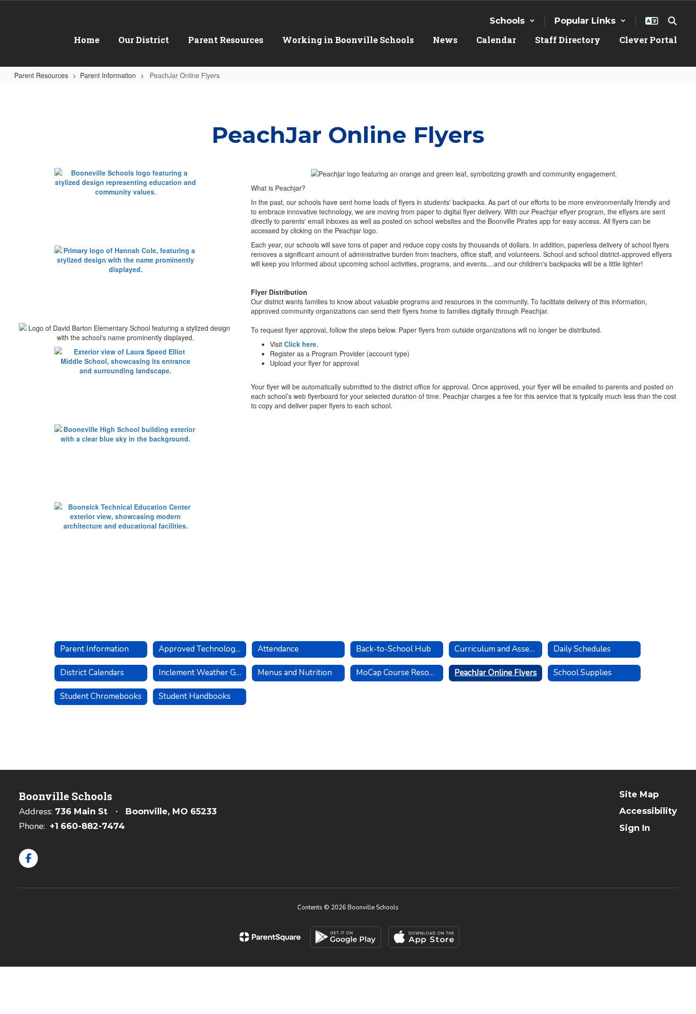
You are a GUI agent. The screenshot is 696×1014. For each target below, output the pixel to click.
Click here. (301, 344)
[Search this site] (672, 21)
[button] (512, 21)
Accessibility (648, 811)
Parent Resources (41, 75)
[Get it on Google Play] (345, 937)
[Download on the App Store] (423, 937)
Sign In (634, 828)
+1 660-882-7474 (87, 826)
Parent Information (108, 75)
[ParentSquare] (270, 937)
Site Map (639, 794)
